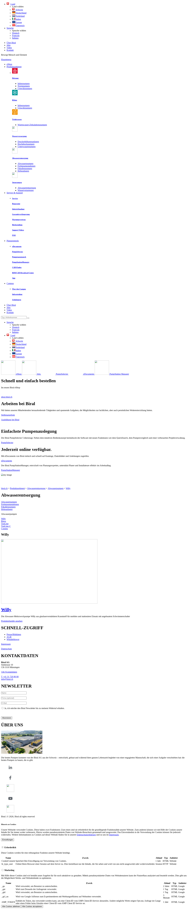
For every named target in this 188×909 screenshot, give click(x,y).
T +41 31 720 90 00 (10, 676)
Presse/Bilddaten (14, 634)
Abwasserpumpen (25, 163)
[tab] (94, 847)
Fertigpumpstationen (26, 166)
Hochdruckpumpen (26, 144)
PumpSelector (7, 442)
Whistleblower (13, 639)
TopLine (5, 524)
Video (9, 47)
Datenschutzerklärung (10, 713)
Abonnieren (6, 718)
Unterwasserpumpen (27, 146)
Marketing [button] (9, 870)
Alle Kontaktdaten (9, 672)
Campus (10, 283)
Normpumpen (24, 86)
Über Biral (11, 43)
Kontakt (10, 50)
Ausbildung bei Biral (10, 419)
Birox (3, 521)
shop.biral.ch (6, 397)
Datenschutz (6, 649)
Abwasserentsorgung (27, 188)
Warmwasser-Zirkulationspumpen (32, 125)
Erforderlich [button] (10, 847)
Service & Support (15, 193)
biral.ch (4, 488)
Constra (4, 528)
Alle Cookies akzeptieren (32, 906)
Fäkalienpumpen (25, 168)
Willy (68, 488)
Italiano (15, 38)
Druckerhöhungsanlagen (28, 141)
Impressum (6, 644)
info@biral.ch (7, 679)
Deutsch (15, 33)
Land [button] (12, 4)
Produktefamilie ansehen (11, 621)
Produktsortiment (14, 67)
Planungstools (13, 241)
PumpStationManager (10, 470)
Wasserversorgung (26, 190)
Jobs (8, 45)
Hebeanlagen (23, 171)
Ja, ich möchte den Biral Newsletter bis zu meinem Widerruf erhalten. (34, 708)
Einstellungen (7, 840)
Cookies (4, 819)
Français (15, 35)
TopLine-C (6, 526)
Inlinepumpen (24, 83)
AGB (9, 637)
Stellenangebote (8, 415)
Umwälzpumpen (25, 88)
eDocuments (6, 461)
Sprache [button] (10, 28)
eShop (9, 64)
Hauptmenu (6, 59)
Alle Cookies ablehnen (11, 906)
